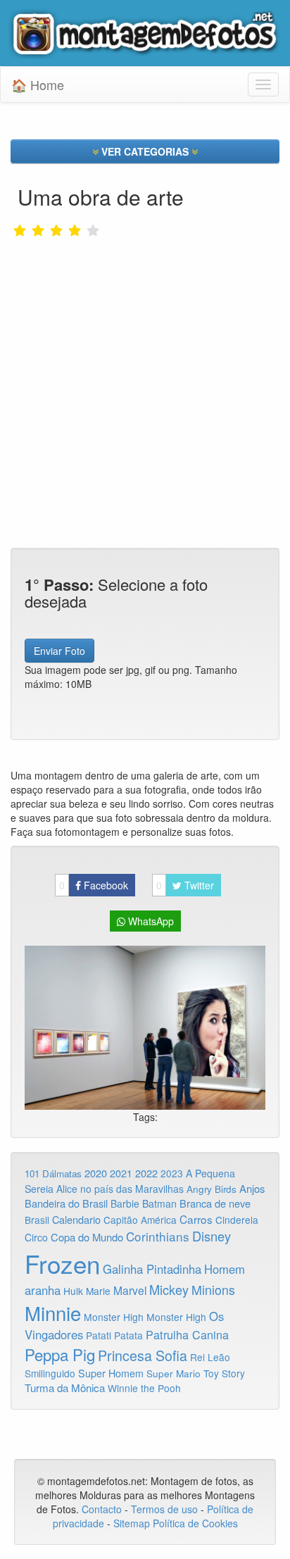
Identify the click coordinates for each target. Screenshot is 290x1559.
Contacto (103, 1509)
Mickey (169, 1289)
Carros (196, 1219)
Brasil (37, 1220)
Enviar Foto (59, 651)
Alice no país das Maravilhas (120, 1189)
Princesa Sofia (142, 1355)
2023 (171, 1173)
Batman (159, 1203)
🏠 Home (37, 84)
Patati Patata (114, 1335)
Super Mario (173, 1373)
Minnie (53, 1312)
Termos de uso (164, 1509)
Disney (211, 1236)
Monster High (114, 1317)
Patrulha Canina (187, 1334)
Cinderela (236, 1220)
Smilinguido (50, 1373)
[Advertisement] (145, 349)
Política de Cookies (195, 1523)
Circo (36, 1237)
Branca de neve (215, 1203)
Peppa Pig (60, 1354)
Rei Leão (210, 1357)
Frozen (62, 1263)
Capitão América (140, 1220)
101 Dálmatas (53, 1173)
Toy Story (224, 1373)
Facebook (93, 885)
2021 (121, 1173)
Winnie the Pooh (144, 1388)
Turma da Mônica (65, 1387)
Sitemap (131, 1523)
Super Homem (111, 1373)
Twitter (185, 885)
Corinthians (157, 1236)
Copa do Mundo (87, 1236)
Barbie (125, 1203)
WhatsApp (149, 921)
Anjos (252, 1188)
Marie (98, 1291)
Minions (213, 1289)
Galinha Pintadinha (152, 1268)
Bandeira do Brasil (66, 1203)
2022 (146, 1172)
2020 (95, 1172)
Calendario (76, 1219)
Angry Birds (212, 1189)
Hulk (73, 1291)
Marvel (129, 1290)
